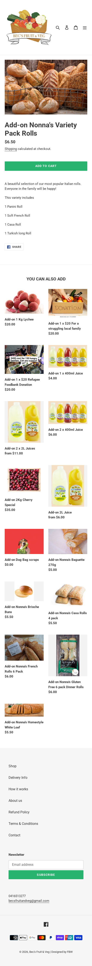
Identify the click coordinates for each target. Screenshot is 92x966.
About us (15, 801)
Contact (14, 835)
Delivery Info (18, 778)
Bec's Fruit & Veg (39, 951)
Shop (12, 766)
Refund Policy (19, 812)
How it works (18, 789)
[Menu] (84, 27)
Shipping (11, 149)
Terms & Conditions (23, 824)
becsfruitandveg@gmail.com (29, 901)
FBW (70, 951)
